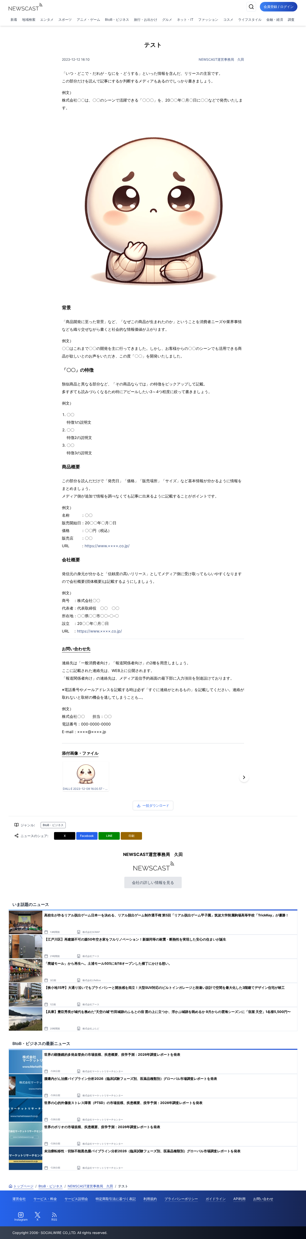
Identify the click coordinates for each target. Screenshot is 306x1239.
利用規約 (150, 1199)
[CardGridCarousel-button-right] (244, 777)
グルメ (167, 19)
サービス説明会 (76, 1199)
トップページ (23, 1186)
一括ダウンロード (155, 805)
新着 (14, 19)
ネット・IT (185, 19)
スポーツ (65, 19)
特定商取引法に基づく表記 (116, 1199)
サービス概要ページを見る (270, 1229)
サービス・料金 (45, 1199)
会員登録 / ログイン (279, 7)
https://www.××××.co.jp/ (107, 545)
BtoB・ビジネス (117, 19)
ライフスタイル (250, 19)
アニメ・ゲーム (88, 19)
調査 (291, 19)
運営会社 (19, 1199)
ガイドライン (216, 1199)
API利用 (239, 1199)
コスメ (228, 19)
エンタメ (47, 19)
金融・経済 (274, 19)
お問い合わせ (263, 1199)
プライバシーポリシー (181, 1199)
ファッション (208, 19)
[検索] (251, 6)
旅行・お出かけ (145, 19)
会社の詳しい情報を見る (153, 882)
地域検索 (28, 19)
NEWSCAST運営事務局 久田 (221, 59)
